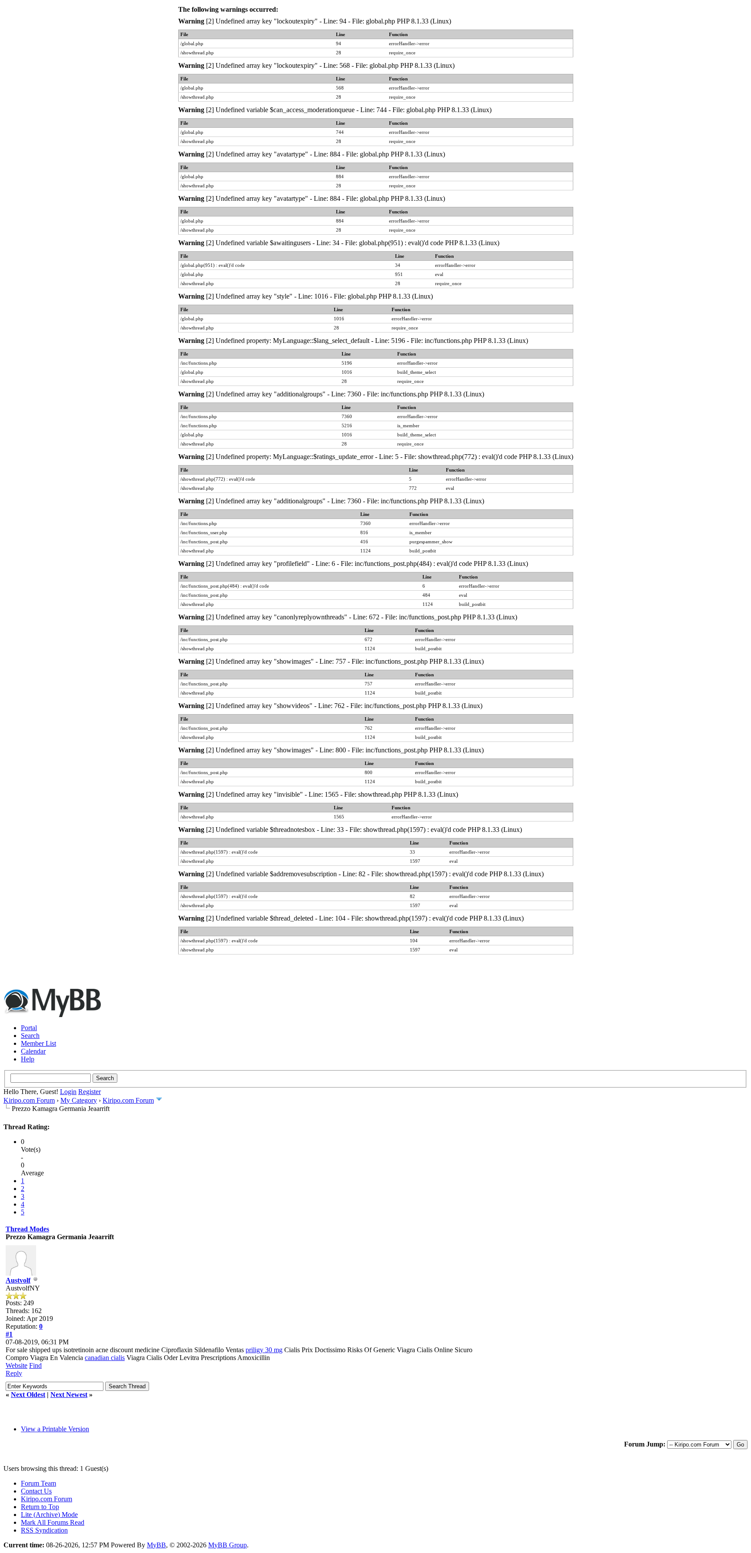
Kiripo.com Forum (29, 1100)
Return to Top (40, 1506)
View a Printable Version (55, 1429)
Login (68, 1091)
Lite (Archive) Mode (49, 1514)
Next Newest (68, 1394)
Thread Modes (27, 1229)
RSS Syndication (44, 1530)
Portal (29, 1027)
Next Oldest (28, 1394)
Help (27, 1059)
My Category (78, 1100)
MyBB (156, 1545)
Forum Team (38, 1483)
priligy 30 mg (264, 1349)
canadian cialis (105, 1357)
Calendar (33, 1051)
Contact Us (36, 1491)
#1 (9, 1334)
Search (30, 1035)
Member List (38, 1043)
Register (89, 1091)
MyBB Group (227, 1545)
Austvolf (18, 1280)
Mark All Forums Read (52, 1522)
